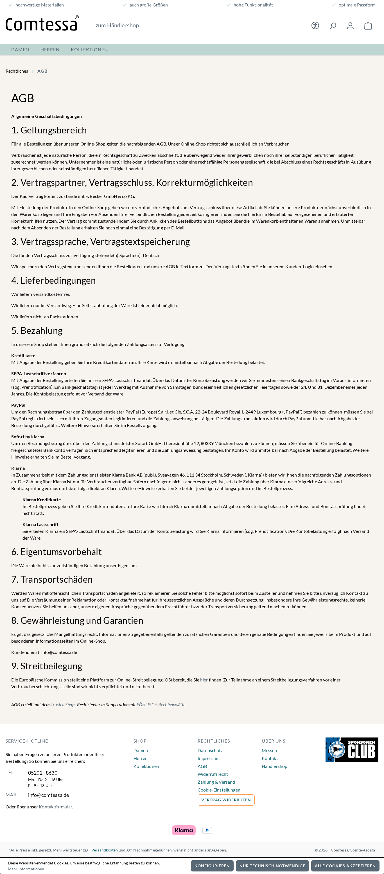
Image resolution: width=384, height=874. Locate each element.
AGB (202, 766)
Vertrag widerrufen (226, 799)
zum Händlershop (117, 25)
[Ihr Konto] (350, 25)
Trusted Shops (63, 704)
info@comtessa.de (48, 795)
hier (204, 679)
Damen (141, 750)
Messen (269, 750)
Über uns (273, 740)
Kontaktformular (55, 806)
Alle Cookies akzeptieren (345, 865)
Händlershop (275, 766)
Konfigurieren (212, 865)
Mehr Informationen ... (28, 868)
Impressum (209, 758)
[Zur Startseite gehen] (42, 23)
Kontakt (270, 758)
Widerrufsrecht (213, 774)
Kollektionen (146, 766)
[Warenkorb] (368, 25)
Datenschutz (210, 750)
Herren (141, 758)
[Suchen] (332, 25)
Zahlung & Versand (216, 781)
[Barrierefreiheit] (315, 25)
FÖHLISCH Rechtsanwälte (161, 704)
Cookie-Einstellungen (219, 789)
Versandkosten (104, 850)
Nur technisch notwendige (272, 865)
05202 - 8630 (42, 773)
